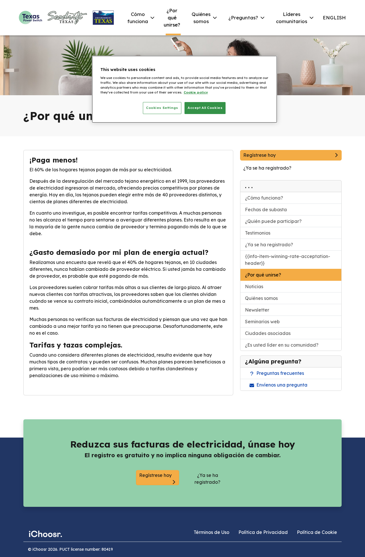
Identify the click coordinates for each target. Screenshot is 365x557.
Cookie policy (196, 92)
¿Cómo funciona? (264, 198)
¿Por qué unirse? (263, 275)
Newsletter (257, 310)
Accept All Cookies (205, 108)
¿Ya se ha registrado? (269, 244)
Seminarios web (262, 321)
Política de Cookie (317, 532)
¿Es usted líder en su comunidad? (282, 345)
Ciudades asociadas (268, 333)
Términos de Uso (211, 532)
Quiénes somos (261, 298)
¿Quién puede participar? (273, 221)
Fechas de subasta (266, 209)
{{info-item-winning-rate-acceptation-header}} (287, 259)
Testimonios (257, 233)
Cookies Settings (162, 108)
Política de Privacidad (263, 532)
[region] (184, 89)
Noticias (254, 286)
